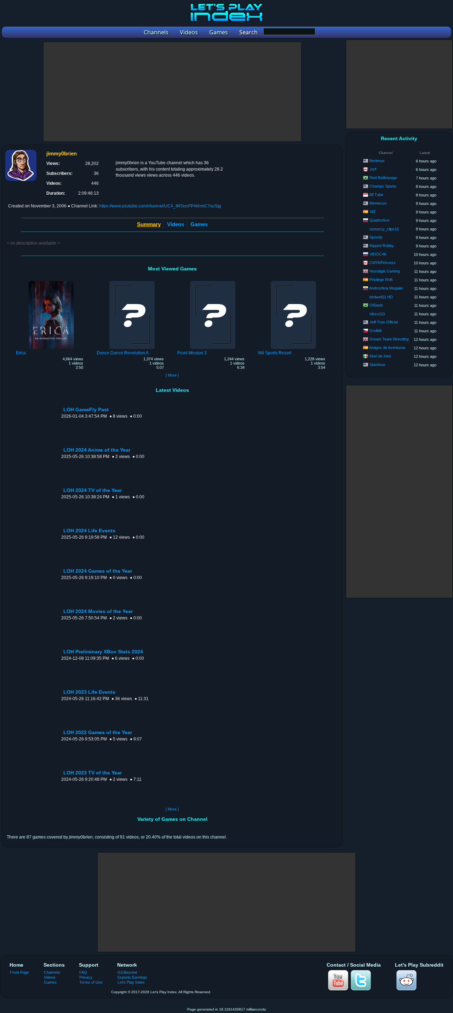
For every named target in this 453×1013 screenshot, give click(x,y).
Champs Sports (382, 186)
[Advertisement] (172, 91)
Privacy (85, 977)
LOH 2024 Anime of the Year (96, 450)
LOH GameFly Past (86, 409)
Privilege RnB (380, 279)
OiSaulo (376, 305)
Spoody (376, 237)
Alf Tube (376, 195)
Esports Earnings (132, 977)
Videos (175, 224)
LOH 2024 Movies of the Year (98, 611)
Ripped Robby (381, 246)
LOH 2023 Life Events (89, 692)
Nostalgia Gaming (384, 271)
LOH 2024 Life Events (89, 530)
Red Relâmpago (383, 178)
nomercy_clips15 (384, 229)
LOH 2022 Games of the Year (97, 732)
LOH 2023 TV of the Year (92, 773)
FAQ (83, 972)
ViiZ (372, 212)
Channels (52, 972)
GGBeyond (127, 972)
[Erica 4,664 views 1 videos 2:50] (51, 282)
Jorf (372, 169)
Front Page (19, 972)
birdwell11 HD (381, 297)
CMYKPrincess (382, 263)
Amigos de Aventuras (387, 347)
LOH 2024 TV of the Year (92, 490)
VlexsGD (377, 314)
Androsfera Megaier (386, 288)
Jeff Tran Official (383, 322)
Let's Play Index (131, 982)
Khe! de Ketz (380, 356)
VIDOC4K (377, 254)
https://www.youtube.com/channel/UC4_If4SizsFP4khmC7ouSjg (160, 206)
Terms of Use (91, 982)
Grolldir (375, 330)
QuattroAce (379, 220)
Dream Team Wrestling (389, 339)
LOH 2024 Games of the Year (97, 571)
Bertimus (377, 161)
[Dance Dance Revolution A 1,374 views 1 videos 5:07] (132, 282)
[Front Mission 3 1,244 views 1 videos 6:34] (212, 282)
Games (199, 224)
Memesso (377, 203)
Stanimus (377, 364)
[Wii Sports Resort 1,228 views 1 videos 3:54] (293, 282)
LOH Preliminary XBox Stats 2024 (103, 651)
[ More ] (172, 375)
